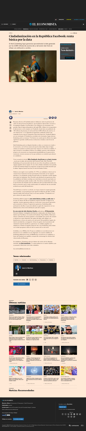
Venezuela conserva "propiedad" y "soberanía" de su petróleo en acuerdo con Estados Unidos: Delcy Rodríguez (34, 318)
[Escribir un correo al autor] (16, 273)
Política (45, 315)
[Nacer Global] (6, 415)
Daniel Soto (63, 322)
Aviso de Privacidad (13, 407)
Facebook (24, 260)
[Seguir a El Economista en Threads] (71, 416)
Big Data (16, 260)
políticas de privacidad (71, 409)
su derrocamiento (24, 243)
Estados (62, 315)
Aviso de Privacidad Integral (25, 407)
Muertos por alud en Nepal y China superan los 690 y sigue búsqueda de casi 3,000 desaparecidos (17, 318)
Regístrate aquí (63, 406)
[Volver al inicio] (27, 400)
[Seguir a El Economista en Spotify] (74, 414)
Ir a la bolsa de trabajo (18, 419)
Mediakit (10, 405)
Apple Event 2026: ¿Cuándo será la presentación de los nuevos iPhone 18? (34, 379)
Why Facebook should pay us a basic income (42, 159)
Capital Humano (47, 356)
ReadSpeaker (46, 118)
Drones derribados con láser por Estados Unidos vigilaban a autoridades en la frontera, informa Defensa (69, 359)
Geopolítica (11, 315)
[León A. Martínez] (10, 111)
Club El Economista (28, 403)
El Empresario (20, 403)
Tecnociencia (43, 260)
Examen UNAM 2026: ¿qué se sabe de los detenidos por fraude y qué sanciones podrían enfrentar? (51, 379)
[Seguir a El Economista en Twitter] (65, 414)
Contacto (34, 407)
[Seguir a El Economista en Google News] (68, 416)
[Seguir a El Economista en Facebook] (62, 414)
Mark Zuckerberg (33, 260)
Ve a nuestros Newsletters (64, 54)
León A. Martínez (19, 111)
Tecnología (11, 356)
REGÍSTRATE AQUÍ (70, 57)
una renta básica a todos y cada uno (41, 198)
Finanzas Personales (65, 376)
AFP (28, 322)
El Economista (14, 403)
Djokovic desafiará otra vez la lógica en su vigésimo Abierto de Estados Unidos (16, 379)
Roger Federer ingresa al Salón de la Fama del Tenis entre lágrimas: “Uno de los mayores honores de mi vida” (17, 339)
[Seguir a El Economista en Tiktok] (74, 416)
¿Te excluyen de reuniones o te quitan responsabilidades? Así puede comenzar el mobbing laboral (52, 359)
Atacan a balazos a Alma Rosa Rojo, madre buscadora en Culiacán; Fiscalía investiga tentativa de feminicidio (69, 318)
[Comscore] (74, 426)
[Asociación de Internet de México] (82, 426)
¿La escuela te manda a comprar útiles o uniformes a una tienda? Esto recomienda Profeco (68, 379)
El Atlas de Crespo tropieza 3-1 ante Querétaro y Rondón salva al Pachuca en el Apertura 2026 (34, 338)
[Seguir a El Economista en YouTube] (71, 414)
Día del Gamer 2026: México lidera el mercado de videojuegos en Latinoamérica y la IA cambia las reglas (16, 359)
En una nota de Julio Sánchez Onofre (25, 211)
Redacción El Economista (65, 342)
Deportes (10, 335)
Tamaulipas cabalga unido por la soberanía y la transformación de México (51, 318)
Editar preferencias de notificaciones (10, 409)
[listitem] (11, 117)
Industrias (51, 260)
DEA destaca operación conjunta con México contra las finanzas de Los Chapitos (68, 338)
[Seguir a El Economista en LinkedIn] (68, 414)
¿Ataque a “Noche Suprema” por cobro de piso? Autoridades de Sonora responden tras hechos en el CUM (33, 359)
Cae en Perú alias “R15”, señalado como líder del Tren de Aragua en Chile (51, 338)
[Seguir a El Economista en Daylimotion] (80, 414)
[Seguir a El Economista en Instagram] (77, 414)
